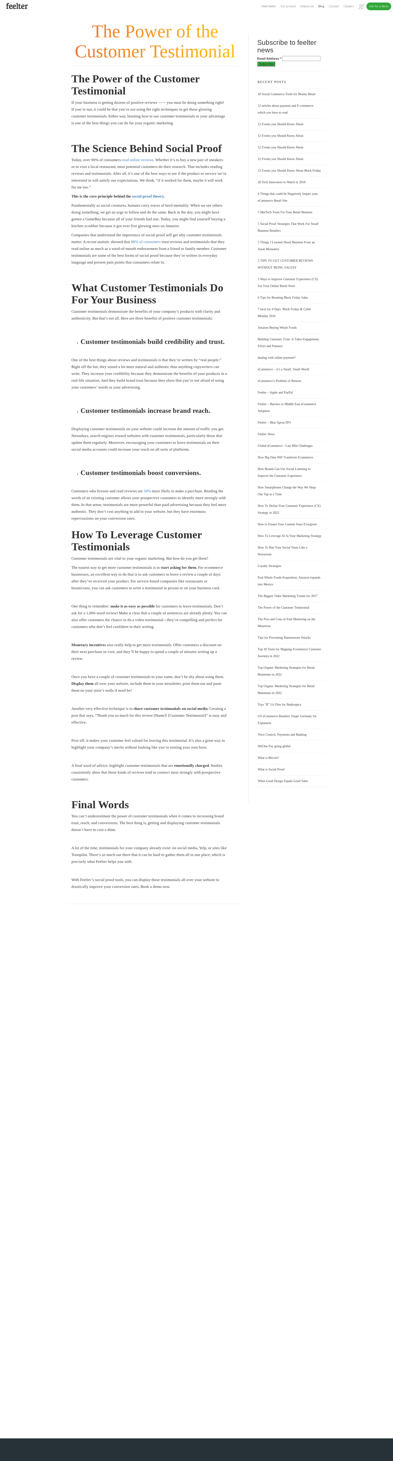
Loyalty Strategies (269, 566)
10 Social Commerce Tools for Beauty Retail (286, 94)
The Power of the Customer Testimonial (283, 607)
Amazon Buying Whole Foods (277, 327)
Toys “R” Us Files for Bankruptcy (279, 704)
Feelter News (266, 434)
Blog (321, 6)
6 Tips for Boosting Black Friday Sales (283, 297)
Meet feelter (268, 6)
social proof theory (148, 196)
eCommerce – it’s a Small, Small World (283, 369)
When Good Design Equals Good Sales (283, 781)
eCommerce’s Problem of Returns (279, 381)
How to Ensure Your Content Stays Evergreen (287, 524)
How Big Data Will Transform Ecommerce (285, 457)
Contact (334, 6)
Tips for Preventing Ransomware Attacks (284, 637)
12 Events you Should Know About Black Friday (289, 170)
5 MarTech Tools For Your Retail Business (285, 212)
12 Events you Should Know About (280, 124)
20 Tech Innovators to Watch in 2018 (281, 182)
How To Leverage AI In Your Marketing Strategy (289, 536)
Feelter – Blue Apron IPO (274, 422)
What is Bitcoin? (268, 758)
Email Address (269, 58)
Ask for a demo (378, 6)
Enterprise (307, 6)
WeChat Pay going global (274, 746)
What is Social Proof (271, 769)
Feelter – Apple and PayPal (275, 392)
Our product (288, 6)
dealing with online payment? (277, 357)
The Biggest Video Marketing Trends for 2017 (287, 596)
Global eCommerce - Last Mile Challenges (285, 445)
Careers (348, 6)
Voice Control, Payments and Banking (282, 734)
